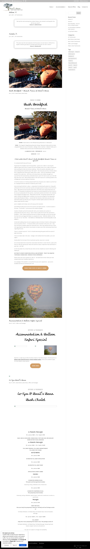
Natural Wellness (73, 63)
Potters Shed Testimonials (74, 46)
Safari (70, 67)
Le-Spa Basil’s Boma (17, 380)
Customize (6, 545)
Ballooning (71, 51)
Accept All (23, 545)
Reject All (15, 545)
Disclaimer (41, 543)
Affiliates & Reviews (84, 1)
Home (51, 7)
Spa (75, 67)
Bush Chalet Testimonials (74, 41)
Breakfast (71, 56)
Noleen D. (13, 12)
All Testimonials (18, 15)
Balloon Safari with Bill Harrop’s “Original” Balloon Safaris (27, 359)
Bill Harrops (72, 54)
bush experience (72, 58)
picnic (70, 65)
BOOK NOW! (76, 1)
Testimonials (72, 69)
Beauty (77, 51)
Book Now (35, 366)
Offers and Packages (21, 323)
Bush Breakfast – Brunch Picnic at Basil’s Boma (29, 90)
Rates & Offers (72, 7)
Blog (79, 7)
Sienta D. (13, 34)
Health (70, 60)
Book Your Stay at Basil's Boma (35, 268)
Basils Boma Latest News (21, 93)
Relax (75, 65)
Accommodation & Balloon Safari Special (25, 320)
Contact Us (85, 7)
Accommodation (60, 7)
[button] (80, 545)
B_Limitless (40, 547)
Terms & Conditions (32, 543)
